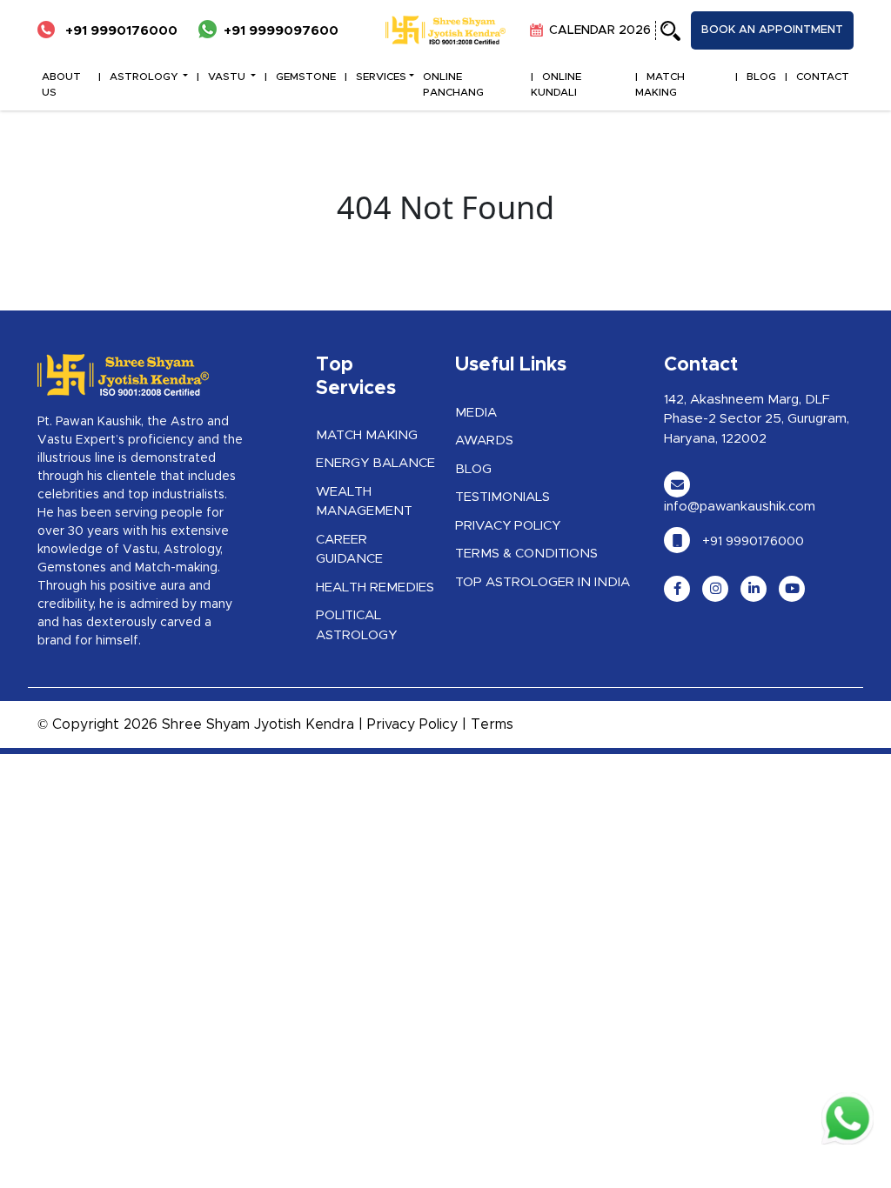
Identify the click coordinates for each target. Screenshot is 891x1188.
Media (476, 412)
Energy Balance (375, 463)
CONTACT (822, 76)
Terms (492, 724)
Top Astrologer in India (542, 582)
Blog (473, 469)
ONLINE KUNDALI (556, 84)
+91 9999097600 (281, 30)
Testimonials (502, 497)
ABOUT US (61, 84)
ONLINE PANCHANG (453, 84)
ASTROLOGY (145, 76)
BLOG (761, 76)
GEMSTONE (306, 76)
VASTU (228, 76)
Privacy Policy (507, 525)
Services (381, 76)
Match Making (367, 435)
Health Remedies (375, 587)
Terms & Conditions (526, 553)
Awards (484, 440)
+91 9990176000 (120, 30)
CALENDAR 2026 (598, 30)
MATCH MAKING (660, 84)
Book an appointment (772, 30)
